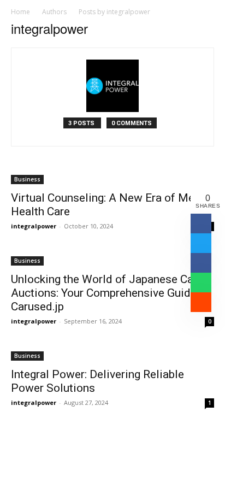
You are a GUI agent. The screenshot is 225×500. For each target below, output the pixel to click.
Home (20, 11)
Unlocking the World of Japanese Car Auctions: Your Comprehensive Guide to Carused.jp (110, 293)
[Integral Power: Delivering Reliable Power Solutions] (112, 355)
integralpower (33, 226)
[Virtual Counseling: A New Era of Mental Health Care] (112, 178)
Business (27, 179)
